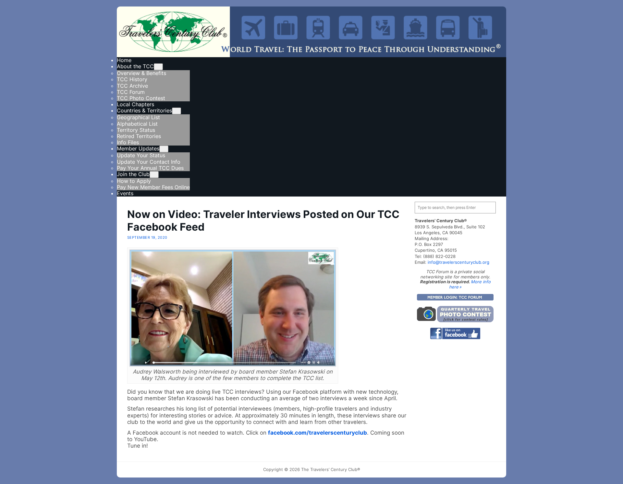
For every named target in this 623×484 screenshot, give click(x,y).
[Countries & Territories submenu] (176, 111)
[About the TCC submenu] (158, 66)
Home (124, 60)
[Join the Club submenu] (154, 174)
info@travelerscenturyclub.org (458, 262)
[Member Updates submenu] (163, 149)
